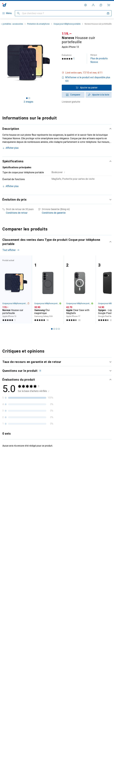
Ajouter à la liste (100, 94)
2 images (28, 101)
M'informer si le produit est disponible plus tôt (87, 79)
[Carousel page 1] (52, 329)
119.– (67, 34)
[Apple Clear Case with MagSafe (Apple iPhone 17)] (80, 289)
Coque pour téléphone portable (67, 24)
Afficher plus (12, 147)
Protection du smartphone (38, 24)
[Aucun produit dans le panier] (108, 5)
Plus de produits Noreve (99, 58)
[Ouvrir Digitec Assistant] (101, 5)
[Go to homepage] (4, 5)
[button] (87, 72)
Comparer (75, 94)
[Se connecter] (93, 5)
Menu (9, 13)
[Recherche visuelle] (108, 13)
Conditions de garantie (54, 212)
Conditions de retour (16, 212)
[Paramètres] (85, 5)
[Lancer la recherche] (18, 13)
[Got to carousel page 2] (29, 98)
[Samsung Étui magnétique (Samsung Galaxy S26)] (48, 289)
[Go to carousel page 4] (59, 329)
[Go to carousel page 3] (56, 329)
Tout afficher (9, 250)
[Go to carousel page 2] (54, 329)
